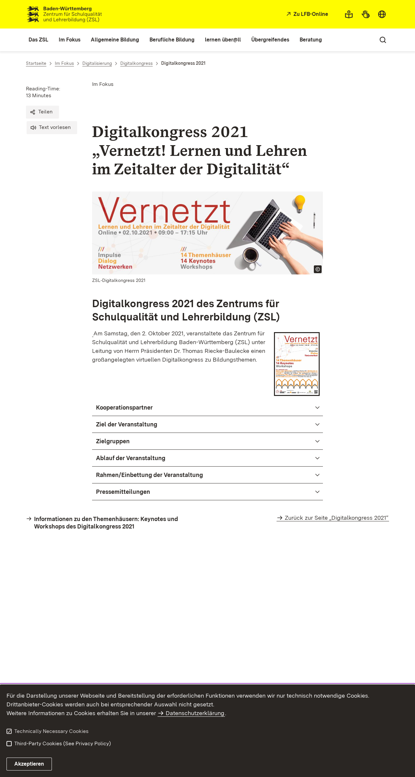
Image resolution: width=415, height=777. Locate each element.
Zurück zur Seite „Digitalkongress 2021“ (336, 517)
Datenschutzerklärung (195, 713)
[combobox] (382, 14)
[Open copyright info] (318, 269)
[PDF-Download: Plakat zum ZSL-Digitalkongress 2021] (92, 333)
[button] (42, 112)
